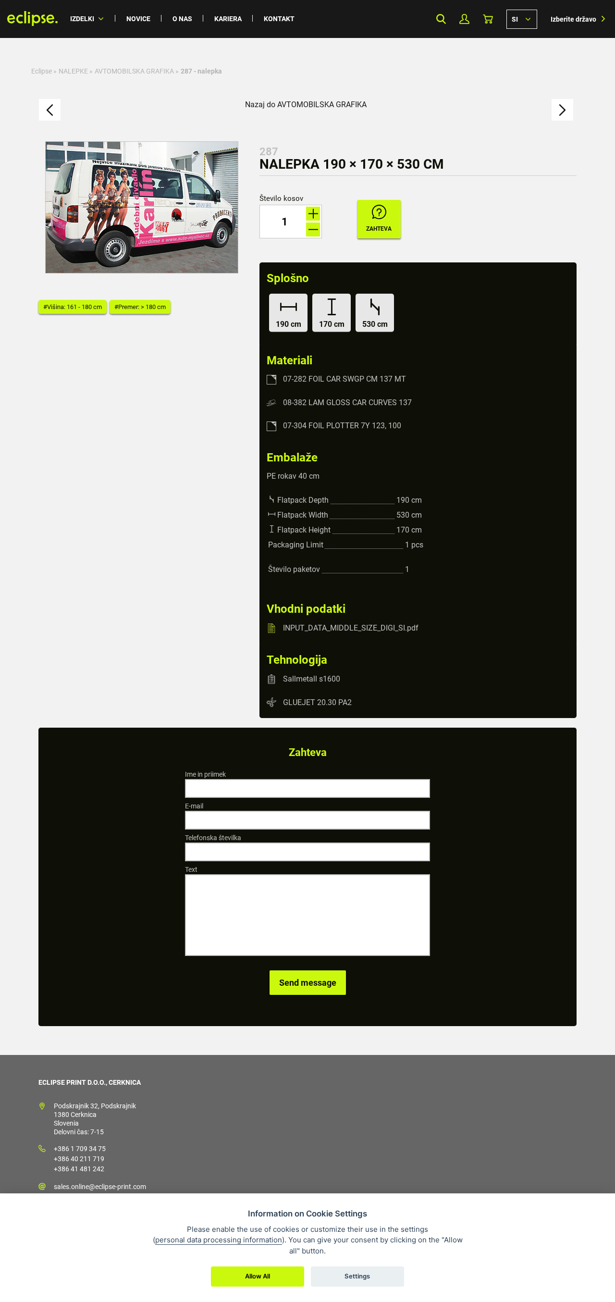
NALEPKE (73, 71)
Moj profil (464, 19)
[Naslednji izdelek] (562, 110)
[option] (142, 207)
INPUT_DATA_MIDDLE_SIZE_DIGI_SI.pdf (350, 627)
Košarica (488, 19)
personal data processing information (218, 1239)
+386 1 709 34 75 (80, 1149)
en (521, 19)
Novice (138, 19)
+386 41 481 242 (79, 1169)
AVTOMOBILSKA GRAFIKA (134, 71)
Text (191, 869)
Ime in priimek (205, 774)
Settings (357, 1276)
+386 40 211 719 (79, 1159)
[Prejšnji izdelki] (50, 110)
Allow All (257, 1276)
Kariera (228, 19)
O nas (182, 19)
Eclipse (41, 71)
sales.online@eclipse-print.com (100, 1186)
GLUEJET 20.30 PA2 (317, 702)
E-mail (194, 806)
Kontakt (279, 19)
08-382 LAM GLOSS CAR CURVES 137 (347, 402)
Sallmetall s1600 (311, 678)
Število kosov (281, 198)
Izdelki (82, 19)
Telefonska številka (213, 837)
